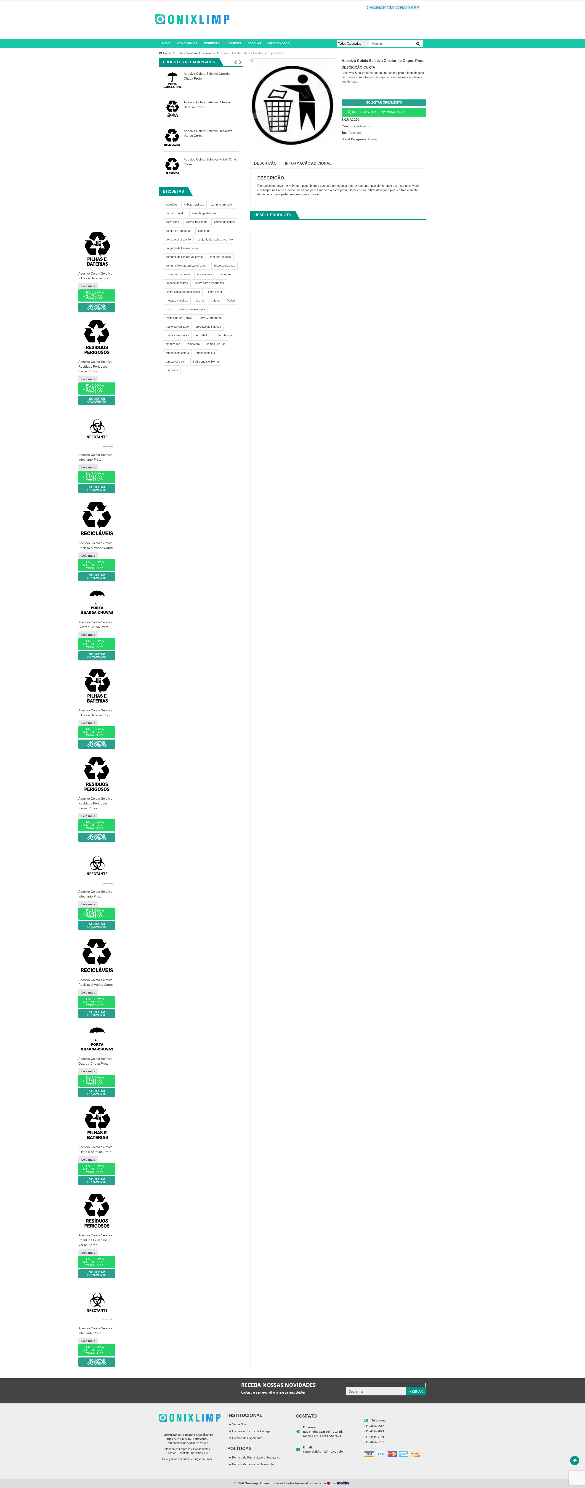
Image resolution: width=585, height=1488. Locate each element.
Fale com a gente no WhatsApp (378, 112)
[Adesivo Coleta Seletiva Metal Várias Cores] (172, 166)
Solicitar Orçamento (384, 102)
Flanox (373, 139)
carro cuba (172, 222)
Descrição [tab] (265, 163)
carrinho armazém (222, 204)
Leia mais (88, 286)
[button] (235, 62)
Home (167, 53)
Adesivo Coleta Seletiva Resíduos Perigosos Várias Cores (95, 366)
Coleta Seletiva (187, 53)
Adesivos (208, 53)
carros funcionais (196, 222)
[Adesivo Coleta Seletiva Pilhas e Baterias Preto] (172, 108)
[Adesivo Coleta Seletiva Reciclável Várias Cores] (172, 137)
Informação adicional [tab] (308, 163)
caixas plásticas (194, 204)
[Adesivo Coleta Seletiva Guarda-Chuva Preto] (172, 80)
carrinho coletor (175, 213)
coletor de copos (224, 222)
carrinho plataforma (204, 213)
